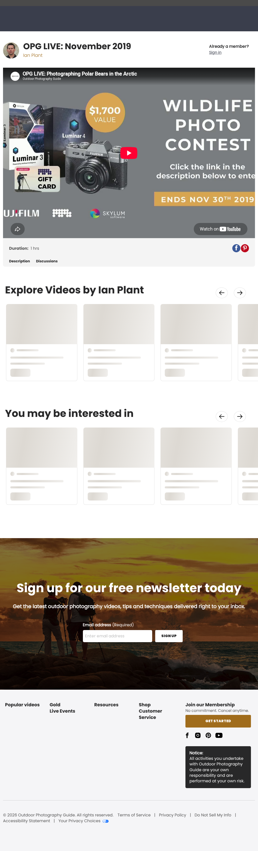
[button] (229, 49)
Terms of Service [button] (134, 815)
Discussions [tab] (47, 261)
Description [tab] (19, 261)
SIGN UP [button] (169, 635)
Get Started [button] (218, 720)
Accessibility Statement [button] (26, 821)
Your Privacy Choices (79, 821)
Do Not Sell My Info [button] (213, 815)
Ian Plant (33, 55)
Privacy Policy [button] (172, 815)
